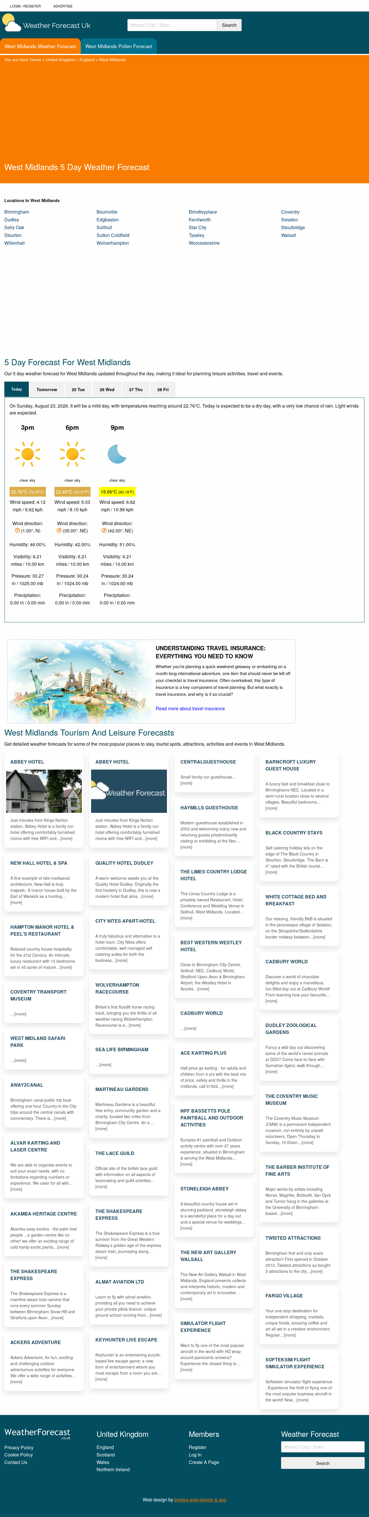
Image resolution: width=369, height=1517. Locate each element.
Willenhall (14, 243)
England (87, 59)
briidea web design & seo (200, 1499)
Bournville (107, 211)
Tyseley (196, 235)
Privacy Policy (18, 1447)
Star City (197, 227)
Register (32, 5)
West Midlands (112, 59)
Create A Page (204, 1462)
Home (35, 59)
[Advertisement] (184, 117)
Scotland (106, 1454)
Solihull (104, 227)
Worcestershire (204, 243)
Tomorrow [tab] (47, 389)
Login (15, 5)
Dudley (11, 219)
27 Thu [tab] (136, 389)
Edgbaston (108, 219)
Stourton (13, 235)
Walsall (288, 235)
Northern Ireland (113, 1469)
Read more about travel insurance (190, 708)
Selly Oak (14, 227)
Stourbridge (293, 227)
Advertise (63, 5)
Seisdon (289, 219)
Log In (195, 1454)
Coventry (290, 211)
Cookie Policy (18, 1454)
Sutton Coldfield (113, 235)
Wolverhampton (113, 243)
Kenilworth (200, 219)
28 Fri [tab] (163, 389)
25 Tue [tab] (78, 389)
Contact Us (15, 1462)
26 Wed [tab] (107, 389)
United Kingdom (60, 59)
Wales (103, 1462)
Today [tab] (16, 389)
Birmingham (16, 211)
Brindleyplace (203, 211)
